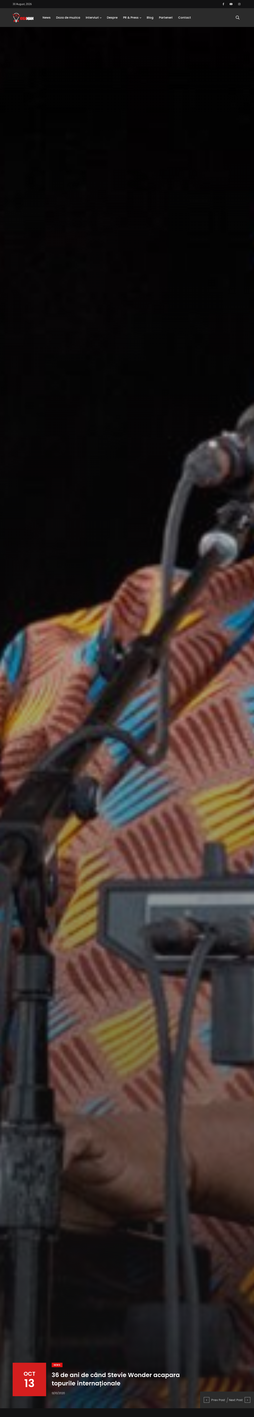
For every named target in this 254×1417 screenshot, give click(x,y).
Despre (112, 17)
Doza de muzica (68, 17)
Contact (184, 17)
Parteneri (166, 17)
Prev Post (218, 1400)
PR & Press (131, 17)
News (47, 17)
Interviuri (92, 17)
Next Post (236, 1400)
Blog (150, 17)
